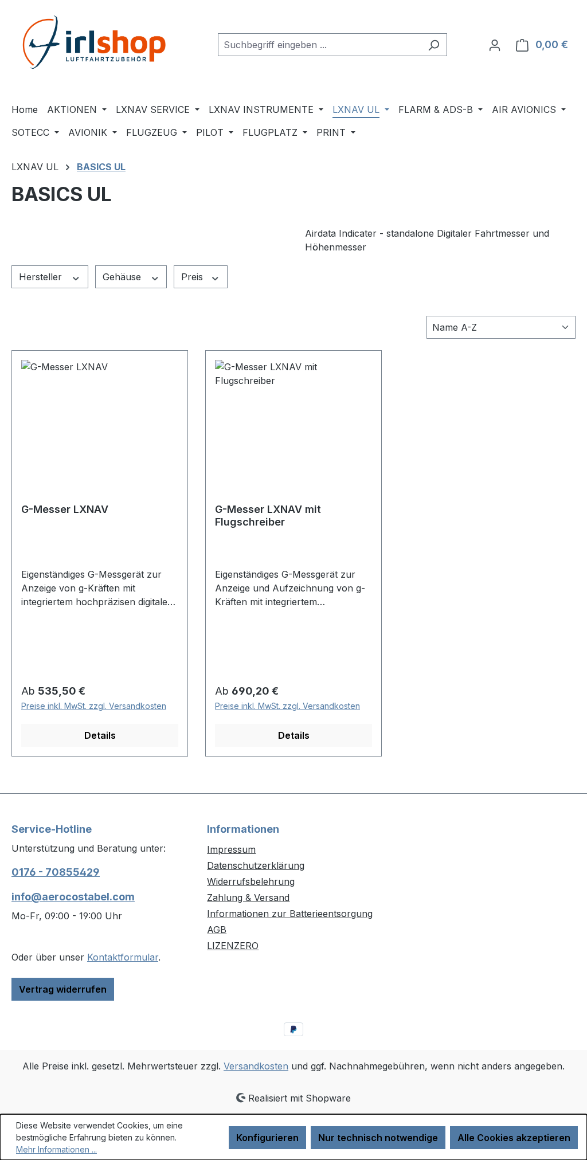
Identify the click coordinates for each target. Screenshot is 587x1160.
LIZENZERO (233, 945)
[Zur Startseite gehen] (97, 42)
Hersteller (42, 277)
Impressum (231, 849)
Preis (193, 277)
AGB (216, 929)
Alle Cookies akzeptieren (513, 1137)
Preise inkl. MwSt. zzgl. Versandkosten (93, 706)
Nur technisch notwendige (378, 1137)
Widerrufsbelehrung (251, 881)
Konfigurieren (267, 1137)
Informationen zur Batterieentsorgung (290, 913)
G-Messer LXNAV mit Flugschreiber (268, 515)
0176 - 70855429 (55, 872)
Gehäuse (123, 277)
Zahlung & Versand (248, 897)
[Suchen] (433, 44)
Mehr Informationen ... (56, 1149)
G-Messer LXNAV (64, 509)
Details (100, 735)
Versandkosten (256, 1066)
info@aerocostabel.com (73, 897)
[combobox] (319, 44)
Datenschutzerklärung (255, 865)
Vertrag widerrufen (63, 989)
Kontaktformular (122, 957)
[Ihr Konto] (494, 44)
